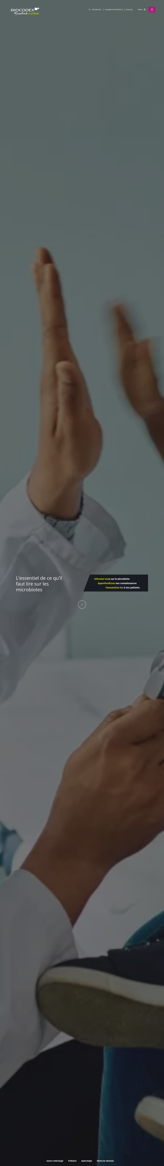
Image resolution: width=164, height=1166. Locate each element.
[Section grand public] (152, 9)
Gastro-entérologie (55, 1161)
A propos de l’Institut (113, 9)
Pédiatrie (72, 1161)
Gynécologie (86, 1161)
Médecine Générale (105, 1161)
